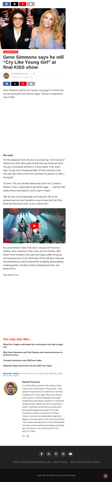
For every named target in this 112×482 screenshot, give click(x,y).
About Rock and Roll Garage (84, 462)
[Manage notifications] (105, 476)
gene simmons (50, 374)
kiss (11, 376)
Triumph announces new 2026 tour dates (22, 360)
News (16, 275)
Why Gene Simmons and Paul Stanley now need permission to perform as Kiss (33, 353)
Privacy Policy (60, 462)
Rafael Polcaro (21, 73)
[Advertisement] (34, 127)
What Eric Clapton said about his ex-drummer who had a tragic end (33, 345)
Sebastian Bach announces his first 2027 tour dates (27, 366)
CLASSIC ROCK (26, 374)
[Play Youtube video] (34, 225)
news (16, 376)
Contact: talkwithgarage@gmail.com (32, 462)
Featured (38, 374)
